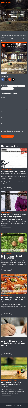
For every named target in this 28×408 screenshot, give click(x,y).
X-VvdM (15, 380)
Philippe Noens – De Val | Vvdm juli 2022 (11, 257)
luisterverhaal (12, 85)
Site (2, 124)
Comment (3, 97)
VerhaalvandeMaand (7, 88)
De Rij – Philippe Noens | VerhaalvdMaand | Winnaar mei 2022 (13, 343)
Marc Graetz (6, 2)
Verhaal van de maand (6, 169)
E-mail (3, 118)
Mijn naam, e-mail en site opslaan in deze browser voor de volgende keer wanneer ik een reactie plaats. (14, 131)
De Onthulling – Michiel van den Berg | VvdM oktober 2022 (13, 173)
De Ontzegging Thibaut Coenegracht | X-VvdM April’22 (11, 384)
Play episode (7, 187)
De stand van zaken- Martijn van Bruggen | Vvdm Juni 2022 (13, 299)
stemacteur (21, 85)
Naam (3, 112)
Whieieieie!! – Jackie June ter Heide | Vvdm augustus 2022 (13, 215)
